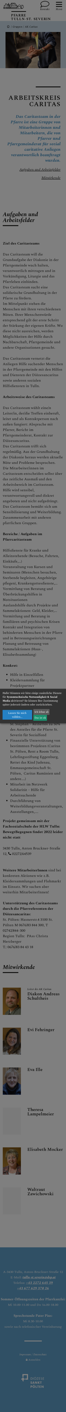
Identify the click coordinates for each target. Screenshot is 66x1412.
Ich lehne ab (41, 712)
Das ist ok (40, 718)
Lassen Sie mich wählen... (17, 715)
